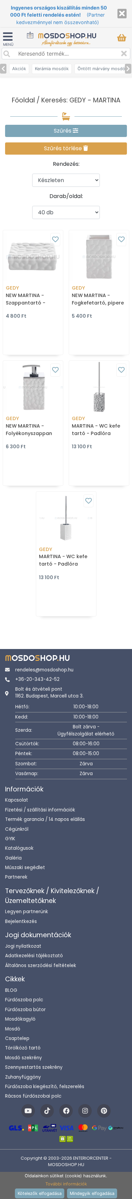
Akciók (19, 68)
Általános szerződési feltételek (40, 965)
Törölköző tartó (23, 1048)
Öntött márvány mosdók (103, 68)
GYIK (10, 839)
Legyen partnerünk (26, 911)
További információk (66, 1183)
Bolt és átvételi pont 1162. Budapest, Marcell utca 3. (49, 692)
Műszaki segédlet (25, 867)
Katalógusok (19, 848)
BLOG (11, 990)
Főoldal (23, 100)
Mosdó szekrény (23, 1058)
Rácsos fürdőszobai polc (33, 1096)
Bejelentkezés (21, 921)
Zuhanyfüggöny (23, 1077)
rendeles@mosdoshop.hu (44, 670)
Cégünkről (16, 829)
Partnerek (16, 877)
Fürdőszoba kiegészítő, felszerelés (44, 1086)
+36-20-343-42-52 (37, 679)
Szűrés (63, 131)
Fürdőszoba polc (24, 1000)
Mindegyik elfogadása (92, 1193)
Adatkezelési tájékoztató (34, 955)
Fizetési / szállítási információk (40, 810)
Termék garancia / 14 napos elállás (45, 819)
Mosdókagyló (20, 1019)
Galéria (13, 858)
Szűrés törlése (63, 148)
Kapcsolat (16, 800)
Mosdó (12, 1029)
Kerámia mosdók (52, 68)
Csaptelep (17, 1038)
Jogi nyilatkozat (23, 946)
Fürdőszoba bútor (25, 1009)
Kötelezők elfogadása (40, 1193)
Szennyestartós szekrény (34, 1067)
